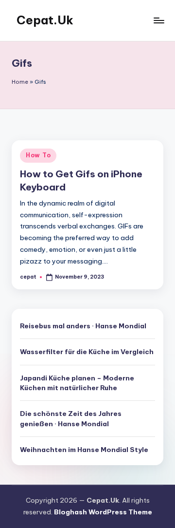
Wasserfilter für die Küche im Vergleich (87, 351)
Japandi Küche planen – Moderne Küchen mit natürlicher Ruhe (77, 383)
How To (38, 155)
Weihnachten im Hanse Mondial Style (84, 449)
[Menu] (158, 20)
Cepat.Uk (45, 20)
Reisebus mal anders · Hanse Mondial (83, 325)
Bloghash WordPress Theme (103, 512)
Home (20, 81)
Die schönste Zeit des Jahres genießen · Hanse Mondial (71, 418)
